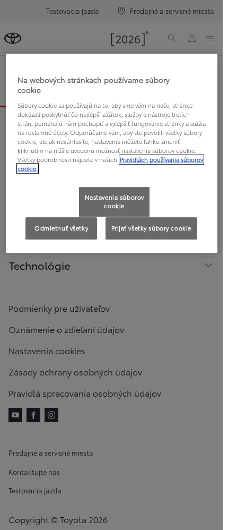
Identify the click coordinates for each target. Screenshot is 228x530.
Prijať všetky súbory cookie (151, 228)
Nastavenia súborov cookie (114, 201)
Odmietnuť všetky (61, 228)
